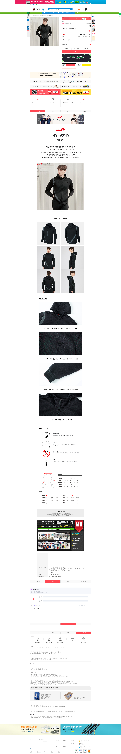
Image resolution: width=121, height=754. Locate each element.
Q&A (64, 743)
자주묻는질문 (65, 741)
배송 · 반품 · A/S (83, 111)
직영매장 (48, 735)
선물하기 (77, 48)
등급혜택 (64, 740)
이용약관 (36, 735)
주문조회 (77, 4)
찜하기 (67, 48)
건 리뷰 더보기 (88, 23)
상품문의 (68, 111)
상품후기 (53, 111)
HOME (31, 15)
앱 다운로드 (34, 752)
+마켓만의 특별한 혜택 (69, 68)
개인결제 (81, 4)
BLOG (61, 752)
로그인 (67, 4)
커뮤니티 (88, 4)
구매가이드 (72, 741)
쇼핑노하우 (57, 746)
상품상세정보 (38, 111)
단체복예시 (57, 744)
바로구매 (76, 51)
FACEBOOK (48, 752)
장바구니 (74, 4)
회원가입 (70, 4)
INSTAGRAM (55, 752)
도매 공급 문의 (73, 743)
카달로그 (64, 746)
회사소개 (31, 735)
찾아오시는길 (54, 735)
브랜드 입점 (57, 740)
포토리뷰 (64, 744)
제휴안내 (57, 738)
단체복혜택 (57, 743)
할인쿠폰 (57, 741)
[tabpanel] (83, 9)
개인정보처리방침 (42, 735)
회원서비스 (64, 738)
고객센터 (84, 4)
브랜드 (64, 26)
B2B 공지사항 (73, 744)
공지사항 (72, 740)
